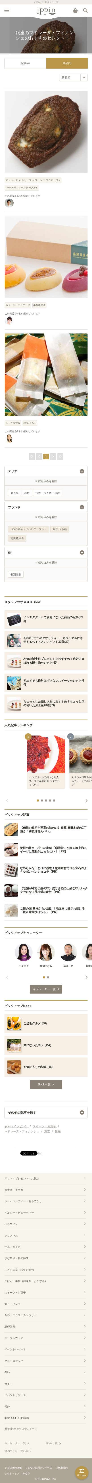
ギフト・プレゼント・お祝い (21, 1178)
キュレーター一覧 (15, 1443)
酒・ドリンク (12, 1304)
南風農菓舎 (39, 305)
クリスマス (11, 1235)
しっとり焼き (13, 423)
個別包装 (15, 574)
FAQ (25, 1473)
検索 (85, 10)
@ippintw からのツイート (21, 1428)
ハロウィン (11, 1224)
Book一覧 (52, 1443)
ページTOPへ (46, 1143)
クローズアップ (13, 1361)
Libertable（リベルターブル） (22, 187)
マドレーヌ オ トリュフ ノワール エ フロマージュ (33, 180)
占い (7, 1372)
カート (75, 10)
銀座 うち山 (29, 423)
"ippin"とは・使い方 (16, 1451)
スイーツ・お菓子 (15, 1292)
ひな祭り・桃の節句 (16, 1258)
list (39, 1153)
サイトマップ (11, 1473)
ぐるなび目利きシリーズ (38, 1467)
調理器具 (9, 1326)
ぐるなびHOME (13, 1467)
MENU (6, 10)
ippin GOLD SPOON (16, 1418)
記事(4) (25, 63)
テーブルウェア (13, 1338)
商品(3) (67, 63)
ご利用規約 (61, 1467)
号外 (7, 1406)
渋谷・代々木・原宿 (48, 493)
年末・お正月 (12, 1246)
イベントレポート (15, 1349)
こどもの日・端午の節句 (19, 1269)
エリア (12, 471)
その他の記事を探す (22, 1112)
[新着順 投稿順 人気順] (73, 77)
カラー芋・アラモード (18, 305)
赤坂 (27, 493)
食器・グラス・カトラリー (20, 1315)
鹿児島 (14, 493)
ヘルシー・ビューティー (19, 1212)
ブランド (14, 507)
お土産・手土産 (13, 1189)
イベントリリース (15, 1395)
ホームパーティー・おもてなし (23, 1201)
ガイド (8, 1383)
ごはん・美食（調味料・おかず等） (25, 1281)
